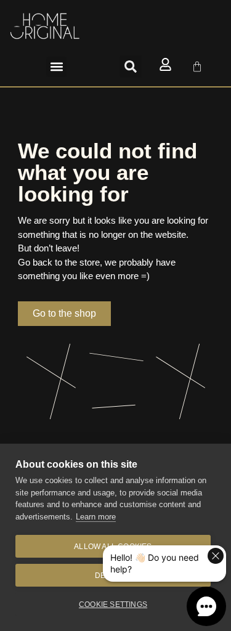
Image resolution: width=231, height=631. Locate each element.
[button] (56, 67)
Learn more (96, 516)
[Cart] (197, 66)
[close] (216, 556)
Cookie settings (113, 604)
